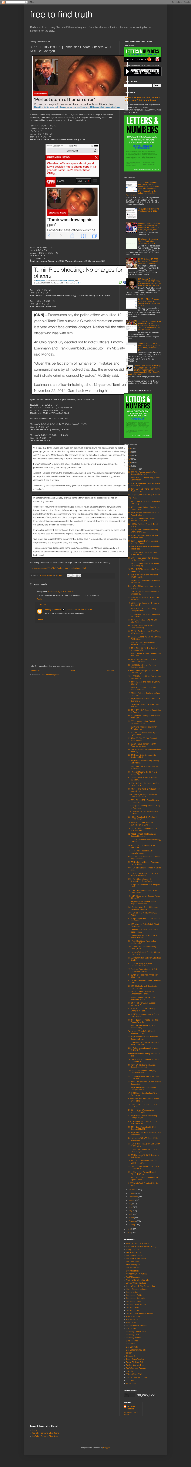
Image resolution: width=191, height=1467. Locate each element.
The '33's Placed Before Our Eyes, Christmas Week (142, 1072)
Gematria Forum (132, 1310)
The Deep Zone (132, 1262)
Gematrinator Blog (133, 1301)
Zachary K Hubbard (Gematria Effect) (141, 1247)
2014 (129, 1229)
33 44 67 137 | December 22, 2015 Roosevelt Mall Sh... (142, 1128)
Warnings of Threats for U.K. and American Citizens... (141, 1032)
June (131, 1207)
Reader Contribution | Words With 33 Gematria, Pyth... (143, 672)
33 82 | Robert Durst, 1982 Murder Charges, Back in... (142, 1088)
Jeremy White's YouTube (136, 1283)
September (133, 1197)
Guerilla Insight (132, 1292)
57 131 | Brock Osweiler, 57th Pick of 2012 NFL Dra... (143, 576)
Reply (39, 599)
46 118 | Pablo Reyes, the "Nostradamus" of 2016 (148, 210)
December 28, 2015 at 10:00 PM (61, 592)
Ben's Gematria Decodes (136, 1368)
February (132, 1221)
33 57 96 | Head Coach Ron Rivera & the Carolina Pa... (143, 559)
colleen (129, 1353)
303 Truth (130, 1380)
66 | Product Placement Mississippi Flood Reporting (142, 626)
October (132, 1193)
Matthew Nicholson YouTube (137, 1280)
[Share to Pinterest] (79, 575)
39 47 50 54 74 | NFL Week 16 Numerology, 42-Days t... (140, 824)
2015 (129, 466)
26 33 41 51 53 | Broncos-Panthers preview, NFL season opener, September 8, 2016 (149, 302)
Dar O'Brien (130, 1344)
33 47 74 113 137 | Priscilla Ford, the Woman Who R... (143, 1021)
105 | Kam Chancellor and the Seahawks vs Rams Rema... (140, 880)
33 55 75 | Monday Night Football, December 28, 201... (142, 722)
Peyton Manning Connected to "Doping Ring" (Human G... (144, 857)
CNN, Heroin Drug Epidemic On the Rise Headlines (142, 1122)
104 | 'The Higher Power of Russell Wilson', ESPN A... (142, 1173)
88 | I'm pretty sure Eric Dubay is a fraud (144, 495)
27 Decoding (131, 1383)
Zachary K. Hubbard (52, 610)
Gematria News (132, 1307)
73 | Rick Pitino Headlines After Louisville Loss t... (140, 852)
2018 (129, 456)
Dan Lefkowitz (132, 1347)
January (132, 1225)
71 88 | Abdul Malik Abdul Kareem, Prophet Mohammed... (142, 903)
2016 (129, 463)
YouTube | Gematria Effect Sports (45, 1433)
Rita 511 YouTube (133, 1268)
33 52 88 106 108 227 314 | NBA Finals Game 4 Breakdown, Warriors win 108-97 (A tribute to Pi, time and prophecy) (149, 325)
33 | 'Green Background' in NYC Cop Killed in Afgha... (143, 1150)
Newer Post (35, 670)
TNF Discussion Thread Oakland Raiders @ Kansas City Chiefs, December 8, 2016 (149, 347)
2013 (129, 1233)
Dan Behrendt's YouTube (136, 1350)
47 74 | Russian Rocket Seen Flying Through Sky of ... (142, 1117)
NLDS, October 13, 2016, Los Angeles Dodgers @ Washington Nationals (148, 261)
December (133, 469)
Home (72, 670)
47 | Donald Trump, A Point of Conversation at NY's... (140, 965)
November (133, 1190)
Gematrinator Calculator (135, 1298)
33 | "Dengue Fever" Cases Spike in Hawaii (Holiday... (142, 936)
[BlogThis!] (71, 575)
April (131, 1214)
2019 (129, 452)
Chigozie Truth (132, 1356)
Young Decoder (132, 1250)
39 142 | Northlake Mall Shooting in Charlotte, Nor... (142, 987)
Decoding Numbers (134, 1338)
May (131, 1211)
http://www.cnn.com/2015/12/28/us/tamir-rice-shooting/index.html (58, 568)
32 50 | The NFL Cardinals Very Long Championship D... (143, 531)
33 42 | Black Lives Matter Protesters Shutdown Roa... (143, 1038)
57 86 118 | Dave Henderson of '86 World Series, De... (142, 745)
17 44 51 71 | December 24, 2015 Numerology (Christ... (141, 1027)
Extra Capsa (131, 1322)
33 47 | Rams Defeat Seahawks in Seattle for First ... (142, 756)
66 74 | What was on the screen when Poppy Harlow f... (143, 514)
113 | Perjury (133, 498)
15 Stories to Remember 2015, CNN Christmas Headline (143, 970)
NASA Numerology (133, 1277)
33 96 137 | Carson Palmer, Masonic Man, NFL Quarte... (143, 542)
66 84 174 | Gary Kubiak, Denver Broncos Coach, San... (141, 519)
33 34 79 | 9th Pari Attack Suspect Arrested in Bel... (141, 1004)
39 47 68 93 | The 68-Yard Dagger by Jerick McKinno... (143, 739)
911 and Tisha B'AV (134, 1374)
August (132, 1200)
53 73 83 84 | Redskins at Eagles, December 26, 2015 (141, 1066)
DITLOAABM (131, 1329)
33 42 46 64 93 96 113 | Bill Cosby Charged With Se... (142, 610)
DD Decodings (132, 1341)
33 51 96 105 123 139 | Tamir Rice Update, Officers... (142, 689)
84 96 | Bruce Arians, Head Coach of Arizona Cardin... (143, 536)
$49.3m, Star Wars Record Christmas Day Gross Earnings (143, 908)
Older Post (110, 670)
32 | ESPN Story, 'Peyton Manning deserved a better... (142, 666)
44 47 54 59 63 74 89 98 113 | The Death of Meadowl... (142, 660)
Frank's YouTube (133, 1316)
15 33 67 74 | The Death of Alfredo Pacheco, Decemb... (142, 643)
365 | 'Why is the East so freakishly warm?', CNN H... (142, 948)
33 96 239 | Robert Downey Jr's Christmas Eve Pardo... (141, 993)
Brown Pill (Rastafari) (134, 1362)
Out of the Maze (132, 1271)
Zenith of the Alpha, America (137, 1243)
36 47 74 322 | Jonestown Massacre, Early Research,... (143, 1162)
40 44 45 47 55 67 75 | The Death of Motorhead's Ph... (142, 649)
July (130, 1204)
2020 (129, 448)
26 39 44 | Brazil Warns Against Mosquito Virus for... (141, 1111)
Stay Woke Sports (133, 1265)
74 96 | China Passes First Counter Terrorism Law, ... (142, 728)
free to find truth (61, 14)
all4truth (129, 1371)
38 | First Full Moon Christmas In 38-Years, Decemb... (142, 891)
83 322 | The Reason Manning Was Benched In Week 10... (142, 473)
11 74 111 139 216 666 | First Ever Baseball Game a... (142, 835)
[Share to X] (73, 575)
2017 (129, 459)
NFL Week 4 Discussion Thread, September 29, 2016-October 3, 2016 (148, 241)
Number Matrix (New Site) (136, 1274)
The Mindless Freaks (134, 1256)
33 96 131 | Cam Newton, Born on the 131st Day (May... (143, 565)
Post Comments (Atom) (50, 675)
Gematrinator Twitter (134, 1295)
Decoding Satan (132, 1335)
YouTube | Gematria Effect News (45, 1436)
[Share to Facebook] (76, 575)
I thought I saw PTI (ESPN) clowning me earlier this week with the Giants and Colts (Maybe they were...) (149, 226)
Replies (43, 604)
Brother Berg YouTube (135, 1365)
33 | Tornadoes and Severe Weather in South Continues (144, 1043)
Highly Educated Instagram (137, 1289)
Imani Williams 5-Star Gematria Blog (140, 1286)
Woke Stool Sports (133, 1253)
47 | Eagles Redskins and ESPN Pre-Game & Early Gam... (143, 874)
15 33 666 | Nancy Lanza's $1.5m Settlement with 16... (141, 998)
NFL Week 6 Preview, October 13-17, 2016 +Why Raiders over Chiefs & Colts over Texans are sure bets (149, 282)
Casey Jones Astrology (135, 1359)
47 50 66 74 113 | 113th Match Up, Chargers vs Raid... (142, 1010)
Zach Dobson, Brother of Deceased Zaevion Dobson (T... (142, 796)
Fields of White (132, 1319)
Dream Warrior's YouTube (136, 1326)
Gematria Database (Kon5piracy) (139, 1313)
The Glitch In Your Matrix (136, 1259)
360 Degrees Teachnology (137, 1377)
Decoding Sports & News (136, 1332)
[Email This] (68, 575)
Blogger (106, 1448)
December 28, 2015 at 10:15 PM (79, 610)
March (131, 1218)
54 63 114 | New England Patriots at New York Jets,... (142, 829)
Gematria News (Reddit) (136, 1304)
